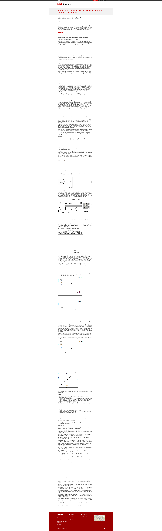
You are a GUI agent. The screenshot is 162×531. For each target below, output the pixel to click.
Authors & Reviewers (67, 6)
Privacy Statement (84, 514)
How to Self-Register (83, 6)
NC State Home (60, 0)
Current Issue (72, 514)
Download (60, 32)
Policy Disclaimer (72, 519)
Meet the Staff (72, 516)
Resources (95, 0)
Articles (73, 6)
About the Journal (60, 6)
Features (77, 6)
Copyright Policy (84, 516)
